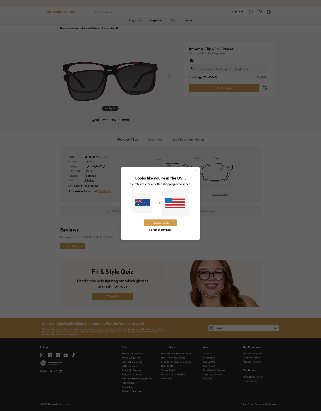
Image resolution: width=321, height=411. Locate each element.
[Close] (196, 171)
